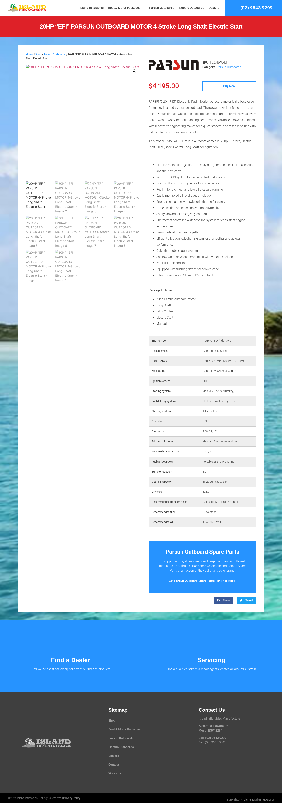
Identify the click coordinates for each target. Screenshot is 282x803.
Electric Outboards (191, 8)
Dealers (214, 8)
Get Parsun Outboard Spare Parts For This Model (202, 581)
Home (29, 54)
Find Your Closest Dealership (70, 660)
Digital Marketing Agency (259, 799)
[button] (134, 71)
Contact (113, 764)
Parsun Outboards (161, 8)
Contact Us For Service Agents (212, 660)
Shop (38, 54)
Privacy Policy (71, 798)
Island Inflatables (92, 8)
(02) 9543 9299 (215, 738)
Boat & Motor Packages (124, 8)
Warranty (114, 773)
